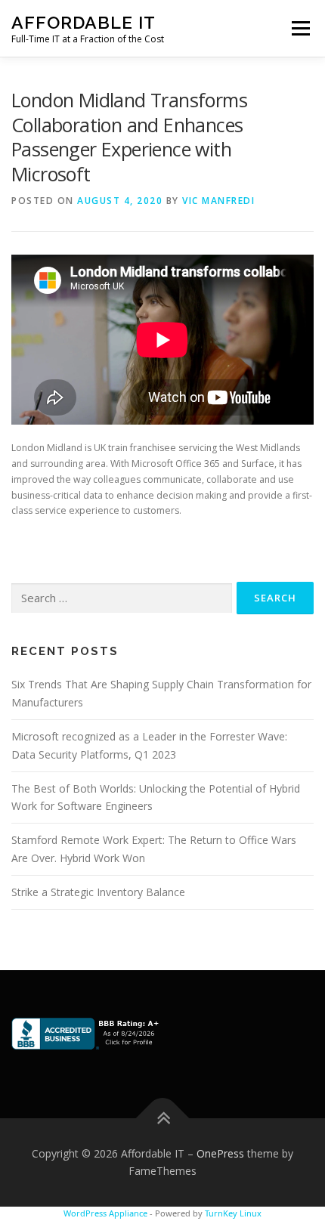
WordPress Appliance (105, 1213)
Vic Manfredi (218, 200)
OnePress (220, 1153)
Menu (299, 28)
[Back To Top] (163, 1118)
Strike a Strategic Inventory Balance (98, 892)
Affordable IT (83, 22)
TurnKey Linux (233, 1213)
